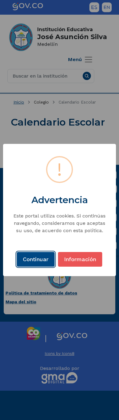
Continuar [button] (36, 259)
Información (80, 259)
